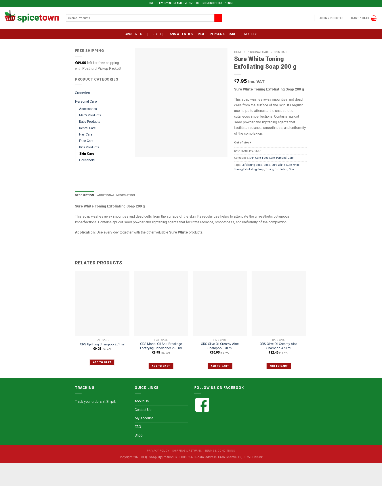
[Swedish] (310, 17)
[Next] (305, 324)
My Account (144, 418)
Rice (201, 34)
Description (84, 195)
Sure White (278, 164)
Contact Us (143, 410)
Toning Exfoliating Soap (280, 169)
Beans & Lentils (179, 34)
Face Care (268, 157)
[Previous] (75, 324)
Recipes (250, 34)
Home (238, 52)
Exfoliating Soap (252, 164)
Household (87, 160)
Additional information (116, 195)
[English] (299, 17)
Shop (139, 435)
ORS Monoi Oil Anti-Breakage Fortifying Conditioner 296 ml (161, 346)
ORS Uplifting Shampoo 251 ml (102, 344)
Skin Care (281, 52)
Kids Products (89, 147)
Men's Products (90, 115)
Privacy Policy (158, 450)
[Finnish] (305, 17)
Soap (267, 164)
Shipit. (111, 401)
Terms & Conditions (220, 450)
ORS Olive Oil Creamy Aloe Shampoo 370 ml (220, 346)
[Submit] (218, 18)
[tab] (84, 195)
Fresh (155, 34)
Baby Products (89, 122)
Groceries (133, 34)
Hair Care (85, 134)
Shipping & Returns (187, 450)
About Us (142, 401)
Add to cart (102, 362)
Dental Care (87, 128)
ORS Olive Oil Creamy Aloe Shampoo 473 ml (279, 346)
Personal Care (223, 34)
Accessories (88, 109)
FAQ (138, 427)
